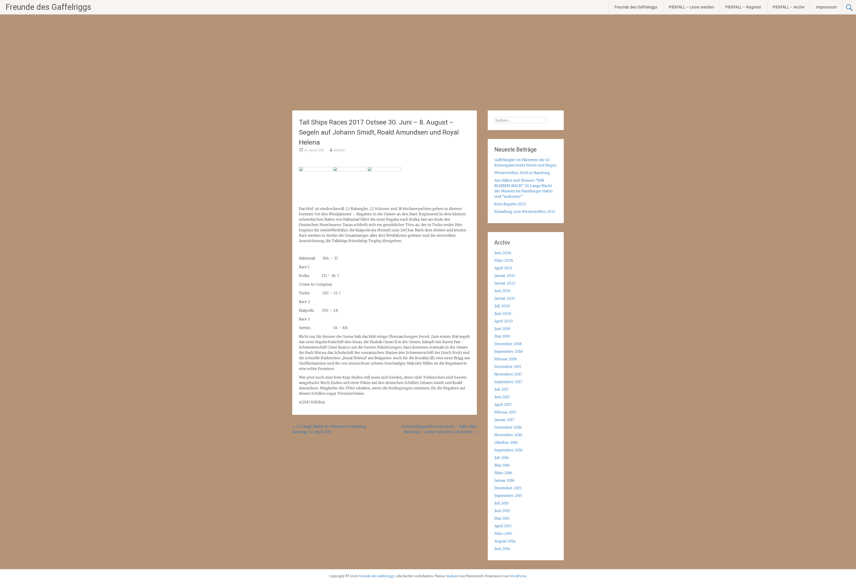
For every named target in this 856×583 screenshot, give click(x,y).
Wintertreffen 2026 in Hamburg (522, 172)
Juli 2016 (501, 457)
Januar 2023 (504, 275)
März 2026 (503, 260)
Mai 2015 (502, 518)
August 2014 (505, 541)
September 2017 (508, 382)
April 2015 (503, 526)
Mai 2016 (502, 465)
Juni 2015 (502, 510)
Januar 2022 (504, 283)
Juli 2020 (502, 306)
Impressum (826, 7)
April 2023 (503, 268)
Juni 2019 (502, 328)
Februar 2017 (505, 412)
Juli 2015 (501, 503)
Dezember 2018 (508, 344)
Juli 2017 (501, 389)
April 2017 (503, 404)
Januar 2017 (504, 419)
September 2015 (508, 495)
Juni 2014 (502, 548)
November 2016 (508, 435)
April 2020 (503, 321)
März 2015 (503, 533)
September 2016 (508, 450)
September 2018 (508, 351)
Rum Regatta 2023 (510, 204)
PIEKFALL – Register (743, 7)
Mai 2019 (502, 336)
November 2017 (508, 374)
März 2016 (503, 473)
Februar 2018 (505, 359)
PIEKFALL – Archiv (789, 7)
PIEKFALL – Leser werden (691, 7)
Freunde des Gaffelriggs (48, 7)
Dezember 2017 (507, 366)
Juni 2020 (502, 313)
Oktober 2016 (506, 442)
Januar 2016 (504, 480)
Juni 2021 (502, 290)
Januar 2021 (504, 298)
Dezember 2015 (507, 488)
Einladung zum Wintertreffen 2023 (524, 211)
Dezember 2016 (508, 427)
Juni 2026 (502, 253)
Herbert (339, 150)
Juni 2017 (502, 397)
